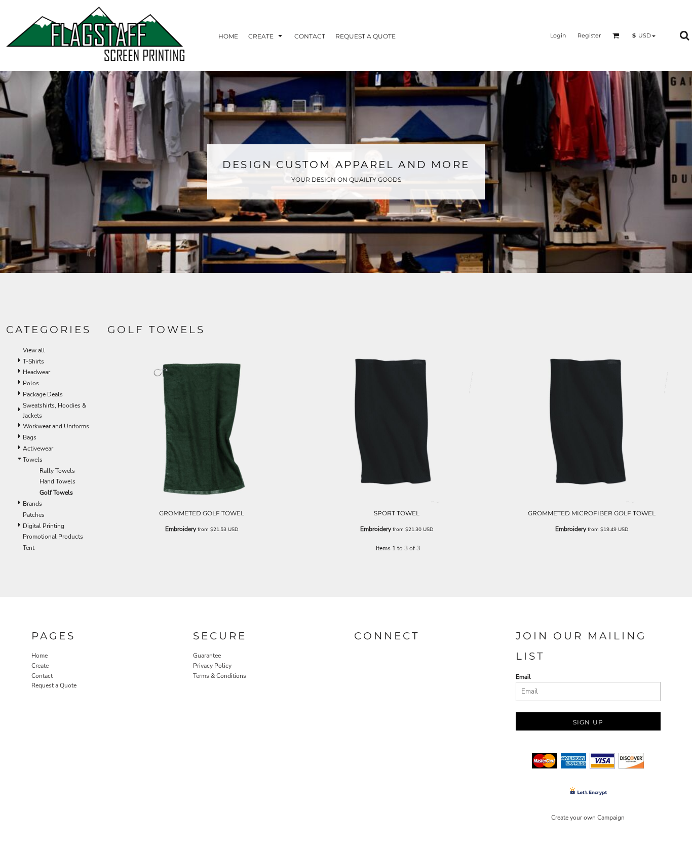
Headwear (36, 372)
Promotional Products (53, 537)
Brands (32, 504)
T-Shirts (33, 361)
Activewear (38, 448)
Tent (28, 548)
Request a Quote (53, 685)
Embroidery (180, 529)
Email (523, 677)
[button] (266, 35)
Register (589, 35)
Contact (42, 676)
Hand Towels (57, 481)
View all (34, 350)
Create (40, 666)
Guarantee (207, 656)
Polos (31, 383)
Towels (33, 460)
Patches (34, 515)
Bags (29, 437)
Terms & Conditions (219, 676)
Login (558, 35)
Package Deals (43, 394)
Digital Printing (43, 526)
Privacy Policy (212, 666)
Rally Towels (57, 471)
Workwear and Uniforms (56, 426)
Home (39, 656)
